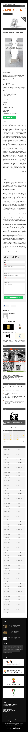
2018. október (18, 526)
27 (4, 439)
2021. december (7, 594)
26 (23, 437)
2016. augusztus (19, 594)
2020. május (18, 477)
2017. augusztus (19, 563)
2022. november (7, 565)
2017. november (19, 555)
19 (23, 435)
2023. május (6, 550)
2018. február (18, 547)
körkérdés (5, 649)
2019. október (18, 495)
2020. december (19, 459)
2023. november (7, 534)
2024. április (6, 521)
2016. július (18, 596)
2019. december (19, 490)
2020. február (18, 485)
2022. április (6, 583)
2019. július (18, 503)
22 (10, 437)
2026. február (6, 464)
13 (4, 435)
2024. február (6, 526)
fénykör (8, 647)
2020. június (18, 475)
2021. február (18, 454)
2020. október (18, 464)
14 (7, 435)
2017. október (18, 557)
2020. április (18, 480)
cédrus (18, 646)
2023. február (6, 557)
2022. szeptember (7, 570)
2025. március (6, 493)
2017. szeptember (19, 560)
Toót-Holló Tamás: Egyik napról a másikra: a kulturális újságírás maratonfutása (8, 332)
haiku (11, 647)
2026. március (6, 462)
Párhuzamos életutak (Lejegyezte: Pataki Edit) (14, 386)
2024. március (6, 524)
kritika (22, 647)
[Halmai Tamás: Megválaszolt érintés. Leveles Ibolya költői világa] (20, 339)
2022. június (6, 578)
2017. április (18, 573)
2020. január (18, 488)
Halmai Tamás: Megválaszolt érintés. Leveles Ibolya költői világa (20, 341)
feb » (24, 441)
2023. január (6, 560)
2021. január (18, 457)
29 (10, 439)
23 (14, 437)
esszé (5, 647)
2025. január (6, 498)
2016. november (19, 586)
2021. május (6, 612)
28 (7, 439)
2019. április (18, 511)
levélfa (9, 649)
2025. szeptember (7, 477)
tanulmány (9, 650)
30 (14, 439)
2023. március (6, 555)
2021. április (18, 449)
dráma (21, 646)
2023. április (6, 552)
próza (21, 649)
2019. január (18, 519)
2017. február (18, 578)
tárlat (13, 650)
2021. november (7, 596)
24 (17, 437)
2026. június (6, 454)
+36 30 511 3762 (7, 97)
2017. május (18, 570)
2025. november (7, 472)
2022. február (6, 588)
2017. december (19, 552)
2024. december (7, 501)
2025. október (6, 475)
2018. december (19, 521)
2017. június (18, 568)
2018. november (19, 524)
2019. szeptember (19, 498)
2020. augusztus (19, 470)
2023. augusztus (7, 542)
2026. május (6, 457)
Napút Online (12, 313)
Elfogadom (17, 728)
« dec (5, 441)
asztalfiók (5, 646)
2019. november (19, 493)
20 (4, 437)
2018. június (18, 537)
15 (10, 435)
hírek (19, 647)
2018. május (18, 539)
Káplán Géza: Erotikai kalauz (20, 331)
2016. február (18, 609)
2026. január (6, 467)
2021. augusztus (7, 604)
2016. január (18, 612)
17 (17, 435)
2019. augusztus (19, 501)
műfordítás (17, 649)
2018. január (18, 550)
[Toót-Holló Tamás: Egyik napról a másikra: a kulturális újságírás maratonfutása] (8, 329)
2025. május (6, 488)
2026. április (6, 459)
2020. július (18, 472)
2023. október (6, 537)
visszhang (5, 652)
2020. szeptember (19, 467)
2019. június (18, 506)
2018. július (18, 534)
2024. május (6, 519)
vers (15, 650)
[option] (14, 418)
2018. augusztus (19, 532)
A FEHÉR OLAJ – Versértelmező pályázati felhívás (15, 390)
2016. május (18, 601)
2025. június (6, 485)
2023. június (6, 547)
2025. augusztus (7, 480)
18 (20, 435)
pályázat (5, 650)
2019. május (18, 508)
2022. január (6, 591)
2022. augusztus (7, 573)
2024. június (6, 516)
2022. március (6, 586)
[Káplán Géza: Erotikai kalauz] (20, 329)
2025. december (7, 470)
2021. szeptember (7, 601)
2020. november (19, 462)
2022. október (6, 568)
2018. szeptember (19, 529)
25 (20, 437)
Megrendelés (9, 117)
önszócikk (10, 652)
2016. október (18, 588)
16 (14, 435)
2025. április (6, 490)
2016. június (18, 599)
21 (7, 437)
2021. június (6, 609)
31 (17, 439)
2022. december (7, 563)
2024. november (7, 503)
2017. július (18, 565)
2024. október (6, 506)
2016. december (19, 583)
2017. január (18, 581)
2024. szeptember (7, 508)
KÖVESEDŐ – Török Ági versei (11, 393)
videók (19, 650)
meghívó (12, 649)
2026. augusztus (7, 449)
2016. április (18, 604)
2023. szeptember (7, 539)
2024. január (6, 529)
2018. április (18, 542)
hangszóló (15, 647)
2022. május (6, 581)
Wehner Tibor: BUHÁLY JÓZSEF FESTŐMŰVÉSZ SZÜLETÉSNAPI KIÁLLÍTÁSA (15, 397)
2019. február (18, 516)
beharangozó (10, 646)
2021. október (6, 599)
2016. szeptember (19, 591)
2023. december (7, 532)
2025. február (6, 495)
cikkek (14, 646)
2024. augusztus (7, 511)
